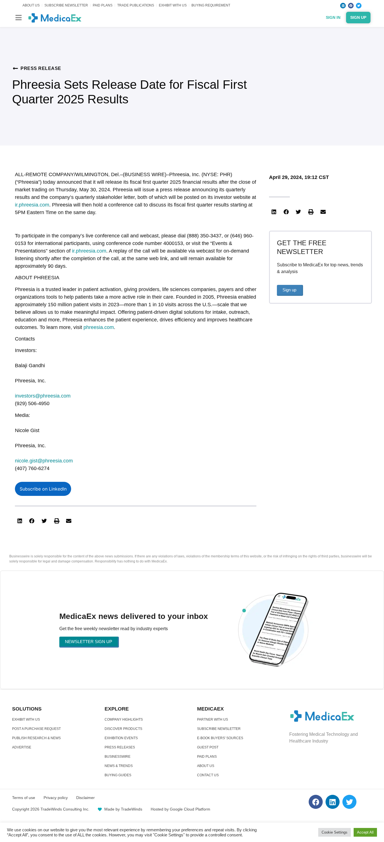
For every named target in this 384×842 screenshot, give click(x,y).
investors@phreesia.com (43, 396)
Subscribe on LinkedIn (43, 489)
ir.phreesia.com (32, 205)
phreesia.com (98, 327)
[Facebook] (351, 5)
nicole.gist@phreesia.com (44, 461)
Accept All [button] (365, 832)
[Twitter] (359, 5)
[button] (18, 17)
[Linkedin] (343, 5)
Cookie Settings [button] (334, 832)
